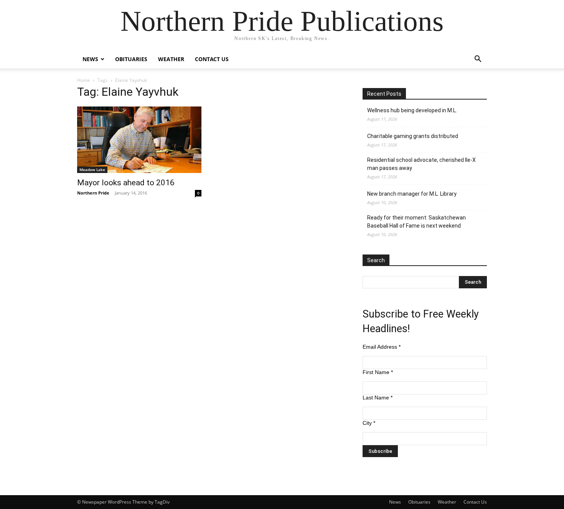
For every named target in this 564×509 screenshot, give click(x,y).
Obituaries (131, 59)
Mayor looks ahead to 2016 (126, 182)
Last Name (377, 397)
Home (83, 80)
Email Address (382, 347)
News (90, 59)
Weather (171, 59)
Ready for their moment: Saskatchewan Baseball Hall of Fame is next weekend (416, 222)
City (369, 423)
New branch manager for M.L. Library (412, 194)
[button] (477, 59)
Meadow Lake (92, 169)
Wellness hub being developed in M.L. (412, 110)
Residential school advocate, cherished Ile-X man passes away (421, 164)
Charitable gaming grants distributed (412, 136)
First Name (378, 372)
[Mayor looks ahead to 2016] (139, 139)
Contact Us (212, 59)
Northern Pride (93, 193)
